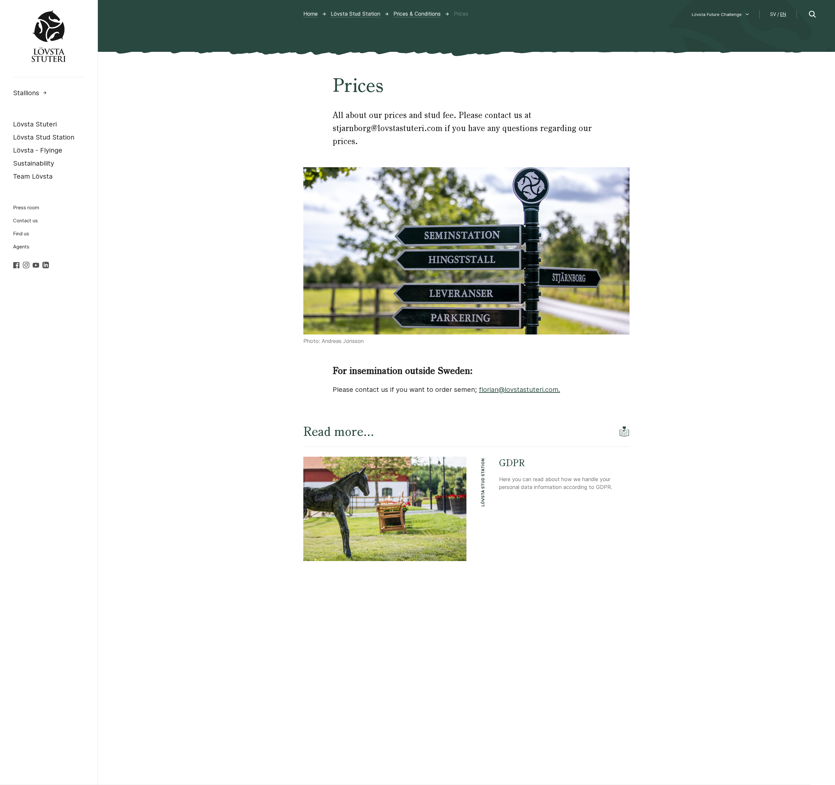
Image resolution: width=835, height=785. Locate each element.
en (783, 14)
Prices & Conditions (417, 13)
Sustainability (33, 163)
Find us (21, 233)
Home (310, 13)
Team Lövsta (33, 176)
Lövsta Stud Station (43, 137)
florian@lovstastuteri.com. (519, 389)
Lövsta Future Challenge (717, 14)
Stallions (26, 93)
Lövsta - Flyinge (37, 150)
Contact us (25, 220)
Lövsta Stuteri (35, 124)
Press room (26, 207)
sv (773, 14)
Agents (21, 247)
